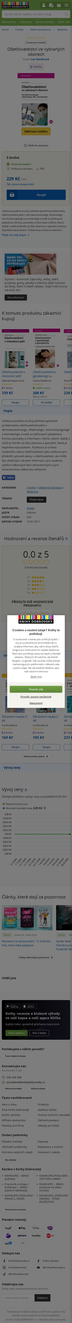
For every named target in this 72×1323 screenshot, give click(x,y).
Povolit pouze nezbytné (35, 696)
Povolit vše (36, 689)
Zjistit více (36, 676)
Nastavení (36, 703)
